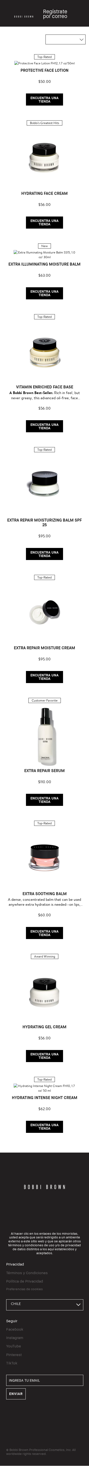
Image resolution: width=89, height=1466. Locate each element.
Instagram (14, 1337)
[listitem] (44, 80)
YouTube (13, 1346)
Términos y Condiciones (27, 1272)
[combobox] (44, 1304)
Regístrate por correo (55, 13)
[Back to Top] (79, 1105)
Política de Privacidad (24, 1281)
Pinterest (14, 1354)
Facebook (14, 1329)
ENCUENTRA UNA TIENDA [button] (44, 99)
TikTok (11, 1363)
